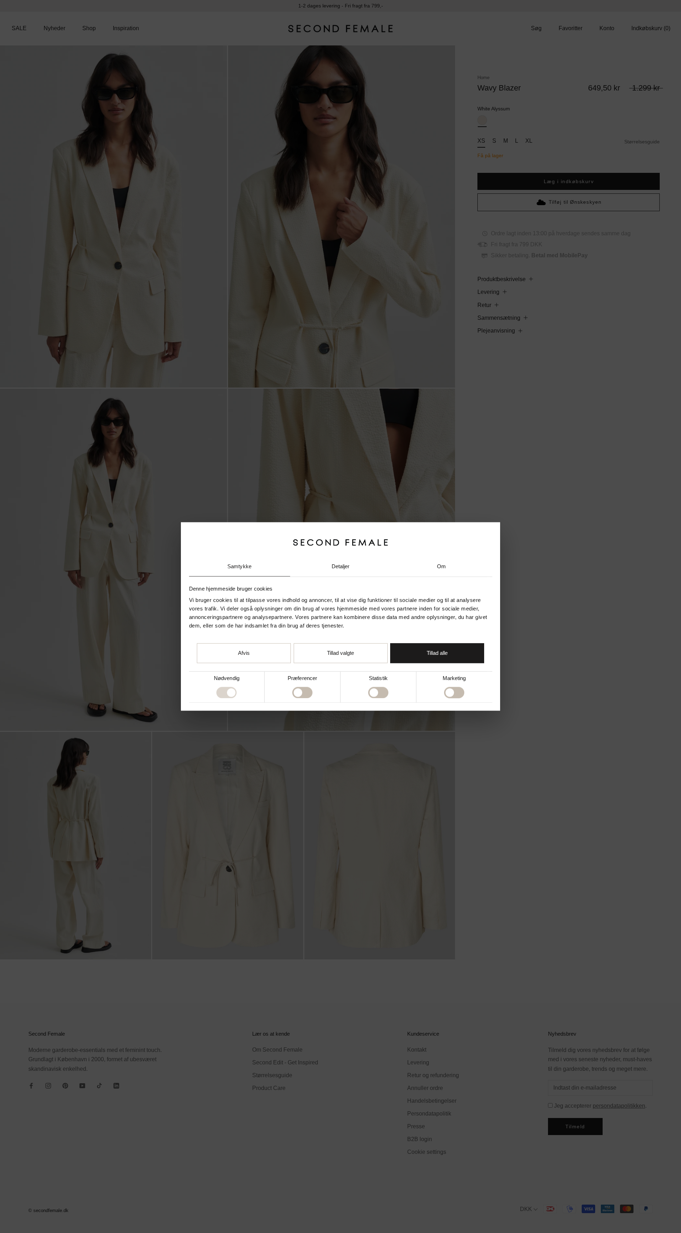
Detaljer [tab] (341, 566)
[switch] (302, 692)
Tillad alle (437, 653)
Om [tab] (441, 566)
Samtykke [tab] (239, 566)
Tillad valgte (340, 653)
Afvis (244, 653)
